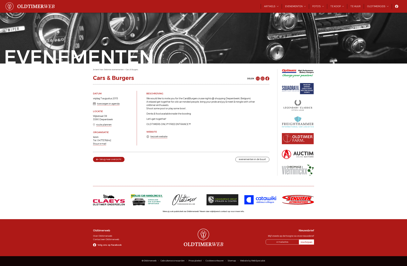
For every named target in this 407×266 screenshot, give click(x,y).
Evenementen (294, 6)
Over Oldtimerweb (102, 236)
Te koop (335, 6)
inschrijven (306, 242)
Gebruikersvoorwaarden (173, 260)
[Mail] (258, 79)
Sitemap (232, 260)
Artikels (269, 6)
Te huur (355, 6)
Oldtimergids (376, 6)
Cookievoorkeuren (215, 260)
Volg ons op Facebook (110, 245)
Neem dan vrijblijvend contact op (215, 211)
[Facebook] (267, 79)
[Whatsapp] (263, 79)
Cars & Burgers (132, 69)
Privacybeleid (195, 260)
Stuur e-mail (99, 143)
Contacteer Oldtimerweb (106, 239)
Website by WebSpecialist (252, 260)
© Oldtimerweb (149, 260)
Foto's (316, 6)
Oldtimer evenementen (114, 69)
